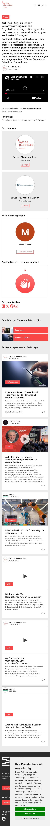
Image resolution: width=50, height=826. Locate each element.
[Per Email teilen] (16, 306)
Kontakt (7, 788)
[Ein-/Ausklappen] (46, 5)
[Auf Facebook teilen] (11, 306)
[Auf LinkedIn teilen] (3, 306)
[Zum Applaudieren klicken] (25, 283)
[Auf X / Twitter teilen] (7, 306)
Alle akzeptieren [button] (30, 809)
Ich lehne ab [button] (30, 814)
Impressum (6, 779)
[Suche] (35, 5)
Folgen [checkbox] (26, 165)
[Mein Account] (42, 5)
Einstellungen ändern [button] (30, 818)
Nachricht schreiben (26, 252)
